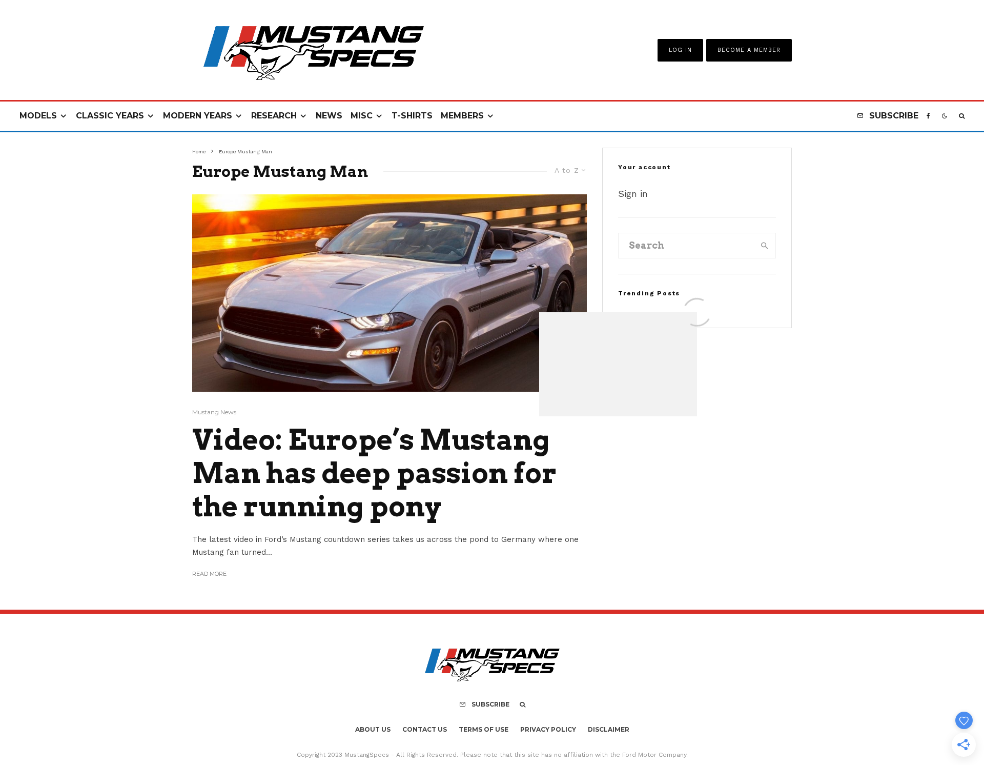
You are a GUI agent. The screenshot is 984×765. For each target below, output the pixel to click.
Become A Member (749, 50)
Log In (680, 50)
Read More (209, 573)
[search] (764, 245)
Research (274, 115)
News (329, 115)
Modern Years (197, 115)
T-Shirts (412, 115)
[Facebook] (928, 116)
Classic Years (110, 115)
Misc (362, 115)
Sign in (633, 193)
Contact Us (424, 729)
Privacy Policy (548, 729)
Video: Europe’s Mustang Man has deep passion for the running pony (374, 473)
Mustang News (214, 412)
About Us (373, 729)
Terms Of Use (483, 729)
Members (462, 115)
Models (38, 115)
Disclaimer (608, 729)
